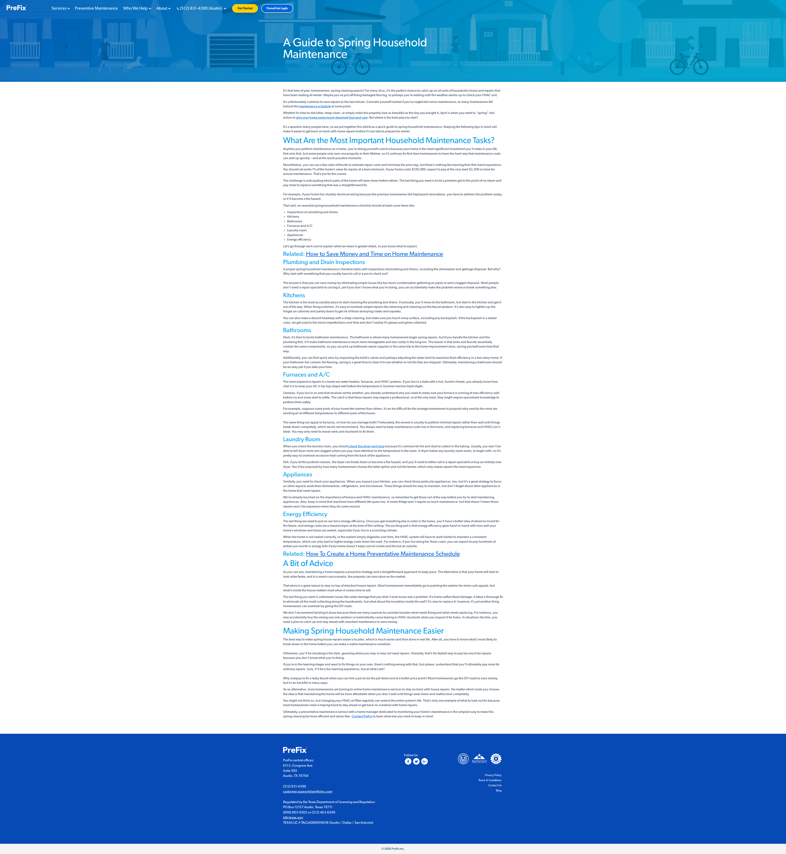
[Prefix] (17, 8)
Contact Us (494, 785)
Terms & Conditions (489, 780)
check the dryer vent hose (366, 446)
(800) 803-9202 (295, 812)
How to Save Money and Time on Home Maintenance (374, 254)
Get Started (245, 8)
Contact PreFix (362, 716)
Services (59, 8)
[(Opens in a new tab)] (495, 758)
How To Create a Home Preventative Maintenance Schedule (383, 554)
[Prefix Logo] (295, 750)
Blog (498, 790)
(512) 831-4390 (294, 786)
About (161, 8)
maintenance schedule (315, 106)
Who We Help (135, 8)
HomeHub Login (277, 8)
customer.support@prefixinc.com (307, 791)
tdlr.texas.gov (293, 817)
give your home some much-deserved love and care (332, 117)
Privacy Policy (493, 775)
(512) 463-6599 (323, 812)
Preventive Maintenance (96, 8)
